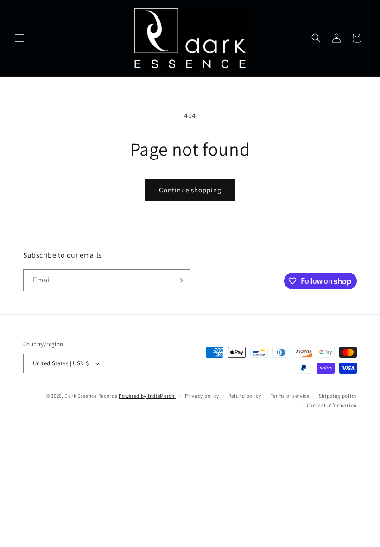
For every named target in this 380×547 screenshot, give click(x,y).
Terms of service (290, 396)
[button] (19, 38)
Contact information (332, 405)
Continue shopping (190, 189)
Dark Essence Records (91, 396)
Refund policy (244, 396)
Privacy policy (202, 396)
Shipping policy (338, 396)
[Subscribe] (179, 280)
